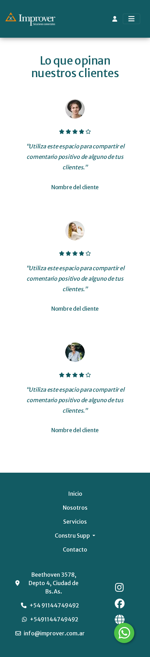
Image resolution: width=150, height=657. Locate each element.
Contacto (75, 549)
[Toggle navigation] (131, 19)
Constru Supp (73, 535)
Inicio (75, 493)
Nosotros (75, 507)
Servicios (75, 521)
